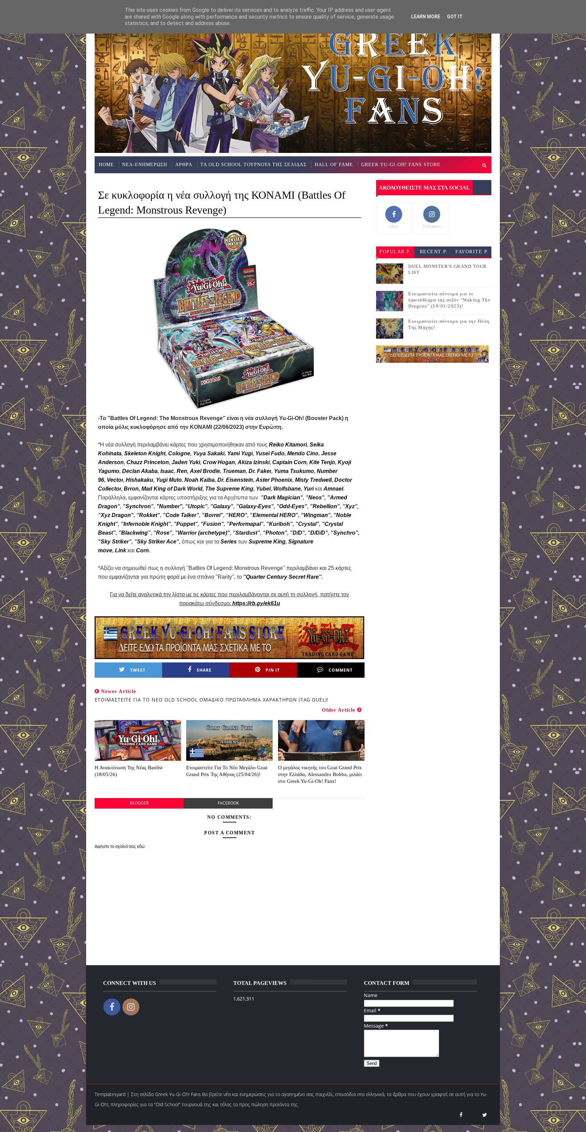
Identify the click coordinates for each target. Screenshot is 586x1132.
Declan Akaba (140, 471)
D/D (297, 533)
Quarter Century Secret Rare (282, 577)
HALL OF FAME (334, 164)
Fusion (212, 524)
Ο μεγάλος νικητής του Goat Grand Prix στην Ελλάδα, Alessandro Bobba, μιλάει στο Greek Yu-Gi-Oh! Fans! (320, 774)
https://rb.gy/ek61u (256, 603)
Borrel (212, 515)
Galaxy (222, 506)
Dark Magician (281, 497)
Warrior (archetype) (202, 533)
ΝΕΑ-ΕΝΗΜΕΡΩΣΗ (144, 164)
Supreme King (267, 541)
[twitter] (485, 1115)
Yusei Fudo (270, 453)
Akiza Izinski (254, 462)
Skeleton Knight (144, 453)
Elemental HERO (274, 515)
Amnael (333, 489)
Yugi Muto (169, 480)
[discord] (473, 1115)
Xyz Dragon (116, 515)
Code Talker (180, 515)
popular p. (395, 251)
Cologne (179, 453)
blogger (139, 803)
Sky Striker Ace (156, 541)
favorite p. (472, 251)
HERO (237, 515)
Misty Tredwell (313, 480)
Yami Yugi (240, 453)
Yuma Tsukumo (294, 471)
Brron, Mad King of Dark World (163, 489)
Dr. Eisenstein (235, 480)
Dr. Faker (260, 471)
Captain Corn (289, 462)
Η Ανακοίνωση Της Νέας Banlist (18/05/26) (128, 771)
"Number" (169, 506)
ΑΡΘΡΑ (183, 164)
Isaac (167, 471)
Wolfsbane (287, 489)
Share (204, 670)
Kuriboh (279, 524)
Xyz (350, 506)
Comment (341, 670)
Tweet (137, 670)
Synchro (344, 533)
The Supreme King (229, 489)
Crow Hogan (219, 462)
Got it (455, 16)
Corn (142, 550)
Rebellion (325, 506)
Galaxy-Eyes (255, 506)
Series (229, 541)
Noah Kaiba (199, 480)
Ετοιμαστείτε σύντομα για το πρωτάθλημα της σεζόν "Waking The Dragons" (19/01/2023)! (449, 300)
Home (106, 164)
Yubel (263, 489)
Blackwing (134, 533)
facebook (228, 803)
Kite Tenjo (322, 462)
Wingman (316, 515)
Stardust (246, 533)
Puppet (185, 524)
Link (120, 550)
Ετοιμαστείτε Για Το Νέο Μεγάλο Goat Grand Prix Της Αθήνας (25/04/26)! (226, 771)
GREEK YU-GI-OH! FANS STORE (401, 164)
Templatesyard (110, 1094)
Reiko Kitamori (288, 445)
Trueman (234, 471)
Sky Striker (115, 541)
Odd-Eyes (292, 506)
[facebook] (461, 1115)
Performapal (245, 524)
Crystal (307, 524)
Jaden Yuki (186, 462)
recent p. (434, 251)
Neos (315, 497)
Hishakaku (139, 480)
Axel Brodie (205, 471)
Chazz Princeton (147, 462)
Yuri (309, 489)
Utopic (196, 506)
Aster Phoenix (274, 480)
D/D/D (317, 533)
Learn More (425, 16)
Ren (182, 471)
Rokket (148, 515)
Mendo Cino (302, 453)
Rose (163, 533)
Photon (275, 533)
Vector (115, 480)
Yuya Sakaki (208, 453)
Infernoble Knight (145, 524)
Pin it (273, 670)
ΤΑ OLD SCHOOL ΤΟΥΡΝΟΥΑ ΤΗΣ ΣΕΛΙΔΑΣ (253, 164)
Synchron (138, 506)
